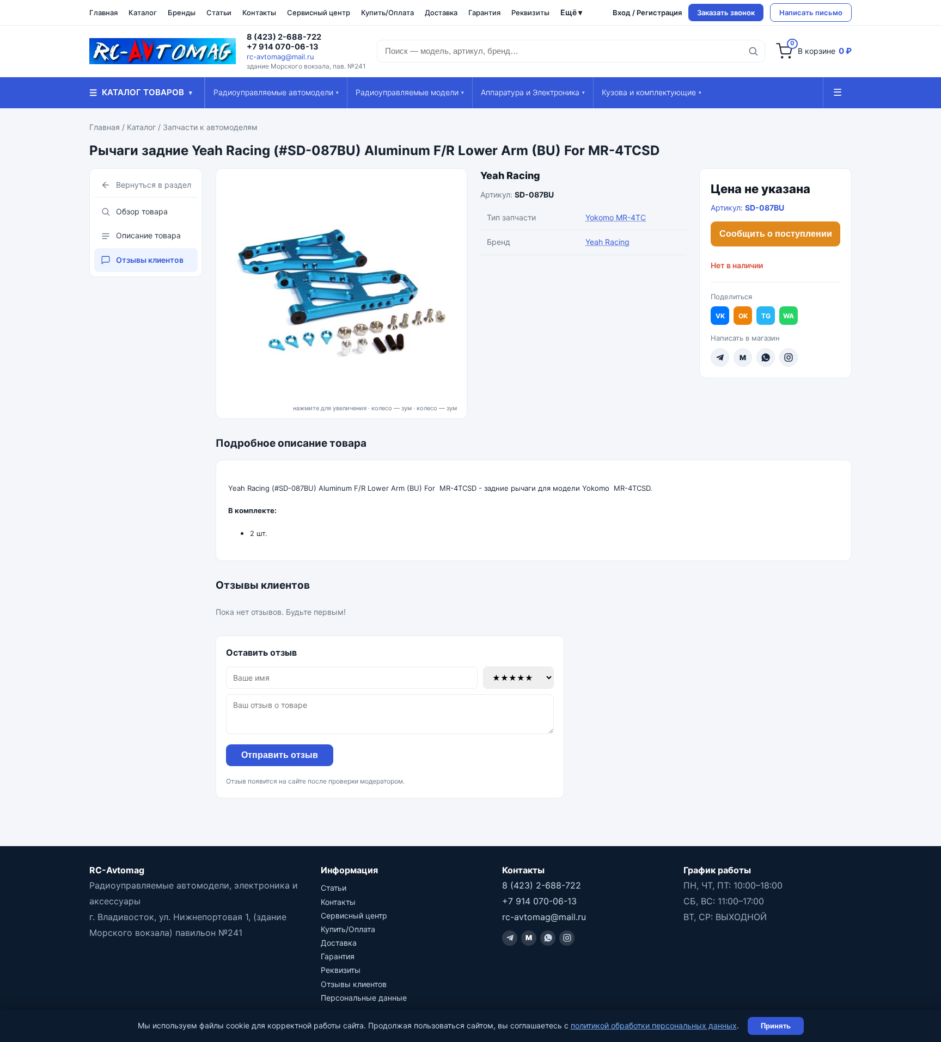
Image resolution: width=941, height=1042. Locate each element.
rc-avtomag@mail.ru (280, 56)
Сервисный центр (318, 12)
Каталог (143, 12)
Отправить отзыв (279, 755)
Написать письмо (810, 12)
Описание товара (148, 235)
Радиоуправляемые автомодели (276, 92)
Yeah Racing (510, 175)
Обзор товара (142, 211)
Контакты (259, 12)
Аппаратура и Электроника (533, 92)
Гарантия (484, 12)
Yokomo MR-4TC (615, 217)
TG (766, 316)
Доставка (441, 12)
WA (788, 316)
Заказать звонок (726, 12)
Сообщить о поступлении (775, 233)
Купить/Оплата (387, 12)
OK (743, 316)
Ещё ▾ (571, 12)
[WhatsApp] (765, 357)
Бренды (181, 12)
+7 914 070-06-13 (283, 47)
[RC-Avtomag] (162, 51)
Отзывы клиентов (150, 259)
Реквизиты (530, 12)
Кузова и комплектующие (651, 92)
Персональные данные (364, 997)
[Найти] (753, 51)
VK (720, 316)
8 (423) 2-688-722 (284, 37)
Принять (776, 1026)
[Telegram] (720, 357)
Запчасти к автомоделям (210, 127)
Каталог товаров (140, 92)
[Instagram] (788, 357)
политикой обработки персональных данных (654, 1025)
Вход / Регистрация (647, 12)
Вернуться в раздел (153, 184)
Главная (103, 12)
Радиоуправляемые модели (410, 92)
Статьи (218, 12)
